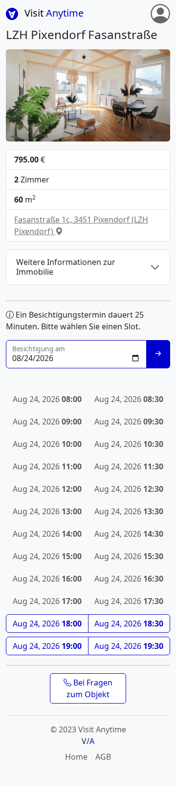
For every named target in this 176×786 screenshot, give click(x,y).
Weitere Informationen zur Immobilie (65, 267)
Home (76, 756)
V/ (88, 741)
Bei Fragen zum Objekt (89, 688)
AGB (103, 756)
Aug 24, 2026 (47, 623)
